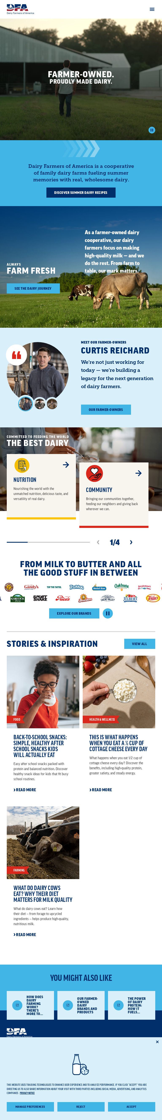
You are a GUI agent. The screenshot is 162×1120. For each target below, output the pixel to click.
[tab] (25, 404)
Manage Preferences (30, 1106)
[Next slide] (131, 542)
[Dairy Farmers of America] (20, 9)
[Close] (157, 1042)
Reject (80, 1106)
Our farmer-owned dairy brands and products (87, 1005)
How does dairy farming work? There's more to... (35, 1005)
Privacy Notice (27, 1093)
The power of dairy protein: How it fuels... (137, 1005)
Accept (131, 1106)
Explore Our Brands (74, 613)
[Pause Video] (151, 130)
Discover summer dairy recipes (80, 192)
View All (139, 644)
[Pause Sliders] (108, 613)
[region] (81, 1078)
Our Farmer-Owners (106, 410)
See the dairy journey (33, 288)
